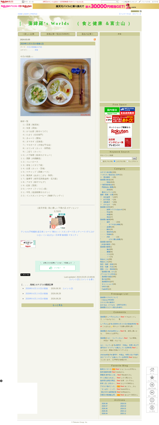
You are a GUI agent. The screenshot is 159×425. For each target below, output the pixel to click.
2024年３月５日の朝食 (30, 44)
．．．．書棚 (105, 252)
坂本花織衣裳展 (106, 372)
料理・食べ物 (29, 2)
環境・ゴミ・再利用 (107, 269)
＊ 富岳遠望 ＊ (106, 197)
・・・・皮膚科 (106, 227)
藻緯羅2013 (105, 282)
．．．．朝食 (33, 50)
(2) (42, 44)
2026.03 (123, 403)
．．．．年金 (105, 212)
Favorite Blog (119, 366)
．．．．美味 (105, 190)
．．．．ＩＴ (105, 257)
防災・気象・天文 (106, 267)
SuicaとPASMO (108, 300)
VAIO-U (103, 287)
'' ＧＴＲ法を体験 (110, 224)
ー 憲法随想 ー (106, 177)
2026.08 (104, 403)
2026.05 (104, 411)
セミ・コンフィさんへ (115, 338)
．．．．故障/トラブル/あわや (111, 209)
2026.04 (104, 413)
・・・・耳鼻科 (106, 234)
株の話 (103, 279)
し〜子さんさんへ (114, 317)
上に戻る (152, 411)
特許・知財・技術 (106, 264)
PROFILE (33, 14)
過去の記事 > (87, 34)
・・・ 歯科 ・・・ (108, 222)
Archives (119, 400)
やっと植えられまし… (108, 378)
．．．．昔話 (105, 217)
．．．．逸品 (105, 249)
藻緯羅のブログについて (109, 297)
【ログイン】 (137, 14)
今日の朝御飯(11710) (34, 47)
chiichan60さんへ (113, 331)
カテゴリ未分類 (106, 172)
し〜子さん (104, 324)
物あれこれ (104, 262)
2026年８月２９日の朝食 (37, 293)
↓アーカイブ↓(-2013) (107, 274)
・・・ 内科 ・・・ (108, 237)
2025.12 (123, 411)
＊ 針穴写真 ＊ (106, 200)
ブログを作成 (145, 2)
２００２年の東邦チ (107, 302)
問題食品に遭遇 (106, 187)
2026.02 (123, 406)
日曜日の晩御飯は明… (108, 395)
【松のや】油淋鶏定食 (108, 392)
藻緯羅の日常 (105, 207)
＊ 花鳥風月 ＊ (106, 202)
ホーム (152, 373)
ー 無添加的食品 (106, 185)
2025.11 (123, 413)
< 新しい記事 (28, 34)
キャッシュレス (106, 284)
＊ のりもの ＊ (106, 204)
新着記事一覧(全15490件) (58, 34)
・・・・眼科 (105, 229)
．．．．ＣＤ (105, 254)
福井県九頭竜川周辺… (108, 380)
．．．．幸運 (105, 214)
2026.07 (104, 406)
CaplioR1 (104, 289)
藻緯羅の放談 (106, 277)
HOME (20, 14)
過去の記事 (152, 388)
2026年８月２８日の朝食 (37, 299)
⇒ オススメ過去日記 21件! (110, 175)
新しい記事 (152, 396)
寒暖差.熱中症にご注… (108, 375)
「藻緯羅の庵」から (107, 272)
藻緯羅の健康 (105, 219)
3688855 (135, 11)
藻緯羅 (102, 317)
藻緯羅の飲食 (105, 180)
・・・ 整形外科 (106, 232)
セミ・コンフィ (106, 345)
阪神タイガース (106, 369)
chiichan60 (104, 355)
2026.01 (123, 408)
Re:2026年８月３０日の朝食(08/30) (124, 324)
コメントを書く (88, 279)
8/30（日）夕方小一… (108, 383)
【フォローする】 (125, 14)
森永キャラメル (106, 192)
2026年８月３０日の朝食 (37, 288)
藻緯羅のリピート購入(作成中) (111, 307)
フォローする (152, 381)
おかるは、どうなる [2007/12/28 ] (113, 305)
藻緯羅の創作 (105, 242)
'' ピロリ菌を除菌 (110, 239)
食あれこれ (104, 259)
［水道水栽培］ (106, 244)
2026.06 (104, 408)
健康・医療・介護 (106, 195)
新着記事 (152, 403)
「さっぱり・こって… (108, 389)
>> (129, 2)
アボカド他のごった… (108, 386)
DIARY (26, 14)
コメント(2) (74, 279)
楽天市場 (155, 2)
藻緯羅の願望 (105, 247)
